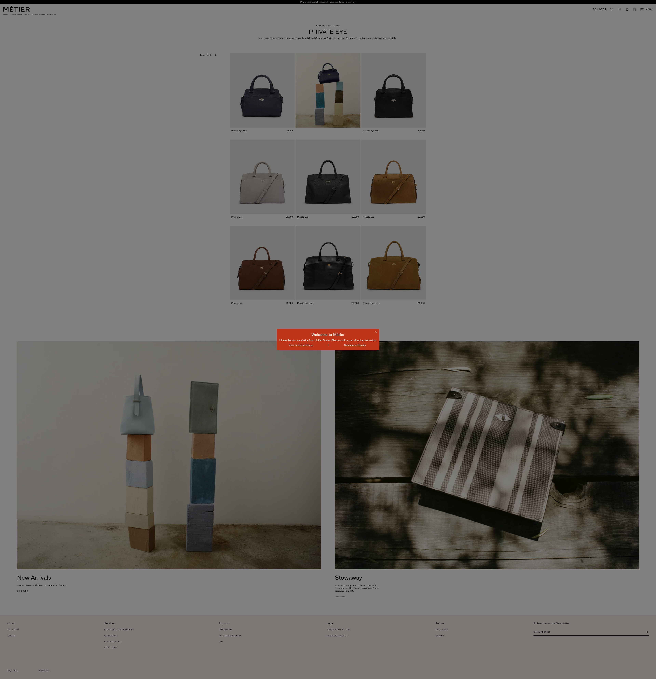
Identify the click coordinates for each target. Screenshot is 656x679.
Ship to (301, 345)
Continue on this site (355, 345)
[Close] (376, 332)
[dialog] (328, 339)
